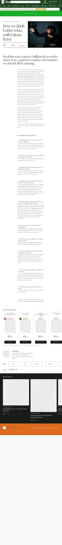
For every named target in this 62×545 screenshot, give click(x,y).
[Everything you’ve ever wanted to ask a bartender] (17, 392)
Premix (22, 6)
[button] (45, 2)
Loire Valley (22, 186)
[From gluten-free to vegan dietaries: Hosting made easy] (44, 395)
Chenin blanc (22, 229)
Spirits (9, 6)
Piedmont (35, 193)
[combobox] (25, 2)
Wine (4, 6)
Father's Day (44, 6)
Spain (41, 184)
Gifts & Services (52, 6)
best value (19, 76)
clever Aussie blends (32, 186)
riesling (26, 206)
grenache (19, 259)
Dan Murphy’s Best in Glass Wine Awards (34, 301)
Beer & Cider (16, 6)
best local (27, 74)
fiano (34, 206)
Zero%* (27, 6)
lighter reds (25, 217)
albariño (34, 208)
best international (29, 76)
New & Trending (35, 6)
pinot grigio (20, 206)
